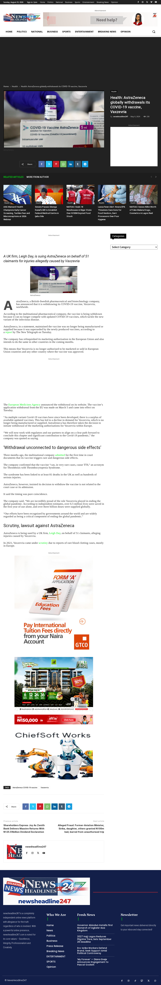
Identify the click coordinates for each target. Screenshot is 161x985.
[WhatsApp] (63, 164)
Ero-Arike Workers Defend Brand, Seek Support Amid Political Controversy (92, 950)
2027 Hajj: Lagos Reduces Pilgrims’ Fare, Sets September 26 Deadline (94, 939)
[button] (154, 31)
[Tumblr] (78, 164)
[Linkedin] (70, 164)
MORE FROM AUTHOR (38, 177)
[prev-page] (151, 177)
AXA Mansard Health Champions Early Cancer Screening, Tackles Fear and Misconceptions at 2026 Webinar (16, 213)
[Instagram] (142, 2)
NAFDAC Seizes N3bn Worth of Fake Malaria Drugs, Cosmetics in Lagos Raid (143, 210)
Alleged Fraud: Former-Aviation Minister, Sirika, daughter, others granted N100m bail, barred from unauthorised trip (81, 828)
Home (6, 86)
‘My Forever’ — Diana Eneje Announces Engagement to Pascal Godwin (92, 962)
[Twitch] (142, 980)
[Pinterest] (56, 164)
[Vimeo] (151, 2)
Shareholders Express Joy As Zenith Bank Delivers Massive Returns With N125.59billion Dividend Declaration (24, 828)
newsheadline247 (120, 116)
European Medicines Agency (24, 404)
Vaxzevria (45, 787)
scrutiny (43, 542)
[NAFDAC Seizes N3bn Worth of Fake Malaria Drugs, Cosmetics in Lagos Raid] (144, 194)
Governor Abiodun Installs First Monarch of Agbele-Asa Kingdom (95, 928)
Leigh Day (55, 533)
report (8, 332)
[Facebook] (138, 2)
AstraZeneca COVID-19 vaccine (25, 787)
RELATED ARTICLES (13, 177)
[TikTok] (135, 980)
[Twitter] (147, 2)
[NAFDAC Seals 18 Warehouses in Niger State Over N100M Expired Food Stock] (80, 194)
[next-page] (156, 177)
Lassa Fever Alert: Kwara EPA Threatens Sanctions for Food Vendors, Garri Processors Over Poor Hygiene (111, 213)
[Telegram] (85, 164)
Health (15, 86)
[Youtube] (156, 2)
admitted (60, 455)
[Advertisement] (80, 59)
